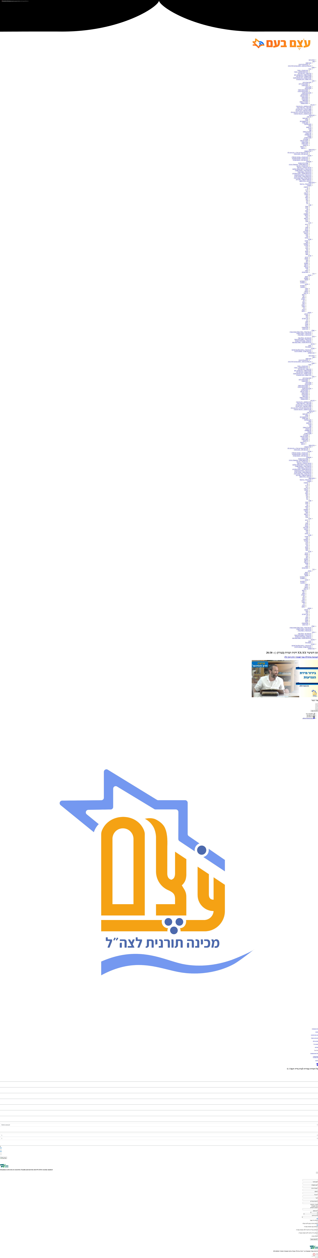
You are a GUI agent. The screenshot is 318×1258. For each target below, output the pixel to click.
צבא (314, 61)
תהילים (306, 314)
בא (307, 209)
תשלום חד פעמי (314, 1220)
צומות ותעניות (307, 137)
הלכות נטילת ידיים (303, 84)
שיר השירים (305, 318)
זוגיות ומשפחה (307, 151)
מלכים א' (302, 285)
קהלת (306, 323)
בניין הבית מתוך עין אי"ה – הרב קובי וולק (301, 112)
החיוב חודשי (315, 1215)
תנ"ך (313, 273)
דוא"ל (316, 1194)
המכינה (316, 1031)
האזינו (306, 270)
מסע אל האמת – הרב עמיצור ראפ (302, 75)
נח (307, 188)
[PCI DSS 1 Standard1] (4, 1168)
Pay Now (4, 1158)
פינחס (306, 251)
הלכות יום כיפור (304, 95)
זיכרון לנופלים (311, 353)
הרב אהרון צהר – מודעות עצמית (303, 170)
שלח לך (306, 245)
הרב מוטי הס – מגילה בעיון (304, 338)
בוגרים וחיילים (315, 1041)
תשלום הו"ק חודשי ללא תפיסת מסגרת (308, 1233)
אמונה (313, 67)
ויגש (307, 202)
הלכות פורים (305, 98)
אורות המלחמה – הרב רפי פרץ (303, 106)
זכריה (303, 309)
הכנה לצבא (308, 63)
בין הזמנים (305, 145)
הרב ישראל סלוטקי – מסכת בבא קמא (301, 342)
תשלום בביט (315, 1236)
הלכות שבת (308, 87)
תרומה (306, 215)
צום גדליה (305, 139)
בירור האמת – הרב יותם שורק (303, 79)
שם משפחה (314, 1185)
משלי (306, 315)
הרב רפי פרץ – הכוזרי (302, 70)
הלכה (313, 81)
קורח (307, 246)
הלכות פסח (305, 100)
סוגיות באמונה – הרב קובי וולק (303, 76)
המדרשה (316, 1047)
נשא (307, 242)
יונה (304, 300)
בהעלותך (306, 243)
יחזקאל (306, 291)
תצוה (306, 217)
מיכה (303, 302)
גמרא (313, 336)
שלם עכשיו (313, 1239)
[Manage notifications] (314, 1254)
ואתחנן (306, 258)
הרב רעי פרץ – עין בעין (302, 166)
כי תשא (306, 218)
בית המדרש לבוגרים (314, 1034)
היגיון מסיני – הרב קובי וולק (304, 73)
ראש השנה (305, 118)
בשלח (306, 211)
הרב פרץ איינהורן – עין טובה (304, 167)
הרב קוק (312, 104)
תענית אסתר (305, 143)
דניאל (306, 326)
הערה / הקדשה (314, 1204)
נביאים (309, 275)
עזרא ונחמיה (305, 327)
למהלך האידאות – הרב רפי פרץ (303, 110)
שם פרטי (315, 1182)
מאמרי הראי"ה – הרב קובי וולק (303, 109)
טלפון (316, 1191)
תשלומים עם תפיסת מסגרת (311, 1226)
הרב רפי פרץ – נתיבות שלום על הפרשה (301, 350)
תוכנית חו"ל (316, 1044)
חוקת (306, 248)
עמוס (303, 297)
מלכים (306, 284)
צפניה (303, 306)
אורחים (313, 344)
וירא (307, 191)
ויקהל (306, 220)
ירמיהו (306, 290)
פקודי (306, 221)
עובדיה (303, 299)
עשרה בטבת (305, 142)
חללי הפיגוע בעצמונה (314, 1053)
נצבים (306, 267)
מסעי (306, 254)
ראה (307, 261)
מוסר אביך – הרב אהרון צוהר (304, 107)
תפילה (313, 330)
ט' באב (303, 148)
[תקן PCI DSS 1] (314, 1249)
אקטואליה (308, 161)
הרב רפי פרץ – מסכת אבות (304, 172)
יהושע (306, 276)
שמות (310, 205)
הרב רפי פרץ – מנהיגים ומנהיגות (300, 158)
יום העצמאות (308, 134)
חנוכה (309, 125)
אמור (306, 234)
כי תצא (306, 264)
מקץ (307, 200)
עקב (307, 260)
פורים (310, 128)
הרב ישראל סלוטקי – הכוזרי (301, 72)
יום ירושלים (308, 133)
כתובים (309, 312)
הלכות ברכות (308, 88)
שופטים (306, 263)
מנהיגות (309, 155)
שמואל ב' (302, 282)
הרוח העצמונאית (315, 1028)
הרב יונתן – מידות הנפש (305, 181)
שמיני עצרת (305, 122)
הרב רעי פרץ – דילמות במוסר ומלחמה (301, 169)
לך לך (306, 190)
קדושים (306, 233)
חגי (304, 308)
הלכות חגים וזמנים (306, 92)
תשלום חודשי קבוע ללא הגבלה (310, 1223)
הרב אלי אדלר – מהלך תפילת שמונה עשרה (300, 332)
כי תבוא (306, 266)
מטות (306, 252)
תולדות (306, 194)
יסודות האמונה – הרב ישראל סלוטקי (302, 78)
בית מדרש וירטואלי (314, 1038)
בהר (307, 236)
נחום (303, 303)
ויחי (307, 203)
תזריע (306, 228)
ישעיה (306, 288)
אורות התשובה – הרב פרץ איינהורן (302, 113)
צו (307, 225)
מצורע (306, 230)
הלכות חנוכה (305, 97)
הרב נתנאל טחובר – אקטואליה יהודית (298, 164)
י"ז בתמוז (302, 146)
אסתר (306, 324)
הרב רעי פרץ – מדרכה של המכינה (302, 175)
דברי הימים (305, 329)
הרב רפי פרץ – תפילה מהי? (304, 335)
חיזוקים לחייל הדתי (303, 64)
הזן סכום (315, 1211)
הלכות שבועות (304, 103)
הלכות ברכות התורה (303, 91)
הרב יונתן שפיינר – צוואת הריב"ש (303, 351)
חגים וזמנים (312, 115)
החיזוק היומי (312, 60)
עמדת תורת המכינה (303, 163)
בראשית (309, 185)
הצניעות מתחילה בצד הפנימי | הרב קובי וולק (301, 657)
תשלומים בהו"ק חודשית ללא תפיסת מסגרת (307, 1230)
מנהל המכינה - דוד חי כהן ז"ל (315, 1057)
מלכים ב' (302, 287)
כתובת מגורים (314, 1201)
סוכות (306, 119)
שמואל (306, 279)
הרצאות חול (308, 347)
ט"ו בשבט (308, 127)
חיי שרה (306, 193)
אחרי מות (305, 231)
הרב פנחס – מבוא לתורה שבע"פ (303, 341)
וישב (307, 199)
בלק (307, 249)
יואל (304, 296)
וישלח (306, 197)
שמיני (306, 227)
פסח (310, 130)
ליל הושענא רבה (304, 121)
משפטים (306, 214)
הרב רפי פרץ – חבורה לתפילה (303, 333)
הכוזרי (309, 69)
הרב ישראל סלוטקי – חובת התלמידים (301, 173)
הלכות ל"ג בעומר (304, 101)
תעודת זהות (314, 1188)
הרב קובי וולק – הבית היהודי (301, 154)
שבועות (309, 136)
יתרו (307, 212)
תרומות (316, 1060)
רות (307, 320)
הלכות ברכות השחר (303, 89)
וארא (306, 208)
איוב (307, 317)
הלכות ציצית (305, 85)
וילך (307, 269)
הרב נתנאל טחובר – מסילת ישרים (302, 176)
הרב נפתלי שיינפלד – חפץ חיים (303, 179)
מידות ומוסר (312, 149)
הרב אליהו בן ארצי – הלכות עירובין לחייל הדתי (299, 66)
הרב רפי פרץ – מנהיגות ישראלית (300, 157)
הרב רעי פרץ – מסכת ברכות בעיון (302, 339)
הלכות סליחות (304, 94)
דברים (309, 255)
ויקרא (309, 223)
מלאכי (303, 311)
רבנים (309, 345)
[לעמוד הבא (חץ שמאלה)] (315, 1257)
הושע (303, 294)
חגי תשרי (309, 116)
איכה (306, 321)
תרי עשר (306, 293)
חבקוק (303, 305)
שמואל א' (302, 281)
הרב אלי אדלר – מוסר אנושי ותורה (302, 178)
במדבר (309, 239)
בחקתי (306, 237)
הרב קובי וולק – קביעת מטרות (300, 160)
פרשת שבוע (312, 182)
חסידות (313, 348)
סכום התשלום (314, 1207)
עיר (317, 1198)
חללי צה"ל (316, 1050)
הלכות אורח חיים (307, 82)
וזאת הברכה (305, 272)
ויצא (307, 196)
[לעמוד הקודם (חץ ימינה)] (317, 1257)
